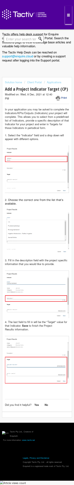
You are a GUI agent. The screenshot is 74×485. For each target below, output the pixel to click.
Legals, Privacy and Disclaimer (36, 458)
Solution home (14, 82)
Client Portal (34, 82)
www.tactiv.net (28, 440)
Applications (54, 82)
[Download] (29, 245)
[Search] (41, 39)
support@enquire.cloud (17, 56)
